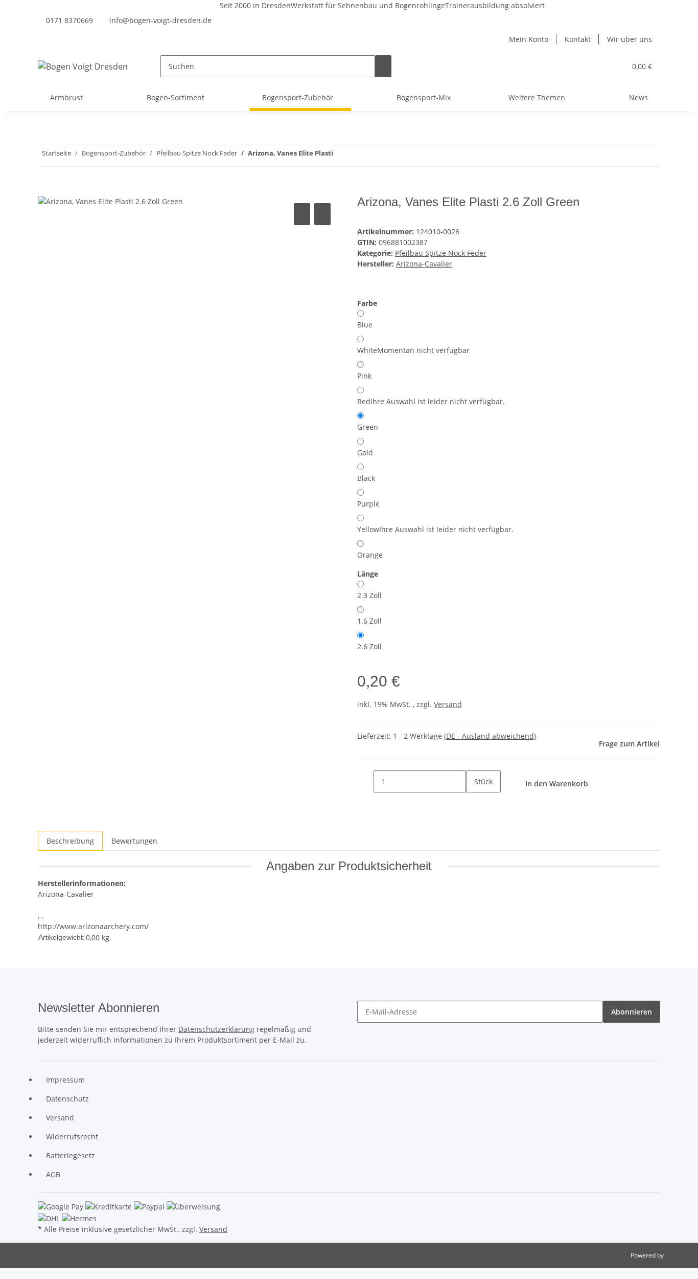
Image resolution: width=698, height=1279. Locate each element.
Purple (368, 504)
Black (366, 478)
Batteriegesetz (70, 1155)
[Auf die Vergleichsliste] (302, 214)
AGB (53, 1174)
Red (431, 401)
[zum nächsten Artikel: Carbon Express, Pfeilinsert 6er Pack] (341, 155)
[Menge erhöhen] (474, 803)
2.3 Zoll (369, 595)
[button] (597, 66)
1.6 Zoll (369, 621)
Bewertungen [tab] (134, 841)
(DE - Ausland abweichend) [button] (490, 736)
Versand (448, 704)
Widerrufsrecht (72, 1136)
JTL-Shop (677, 1255)
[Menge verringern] (365, 781)
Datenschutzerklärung (216, 1029)
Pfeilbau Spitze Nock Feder (440, 253)
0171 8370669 (69, 20)
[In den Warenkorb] (46, 189)
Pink (364, 376)
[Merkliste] (614, 66)
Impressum (65, 1080)
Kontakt (578, 39)
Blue (365, 324)
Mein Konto (528, 39)
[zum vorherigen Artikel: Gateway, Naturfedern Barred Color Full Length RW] (360, 155)
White (413, 350)
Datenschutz (67, 1099)
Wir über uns (629, 39)
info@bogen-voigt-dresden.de (160, 20)
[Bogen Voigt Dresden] (83, 66)
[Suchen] (383, 66)
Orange (370, 555)
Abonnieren (631, 1012)
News (638, 97)
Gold (365, 452)
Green (367, 427)
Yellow (435, 529)
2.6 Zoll (369, 646)
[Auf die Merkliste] (322, 214)
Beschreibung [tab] (70, 841)
